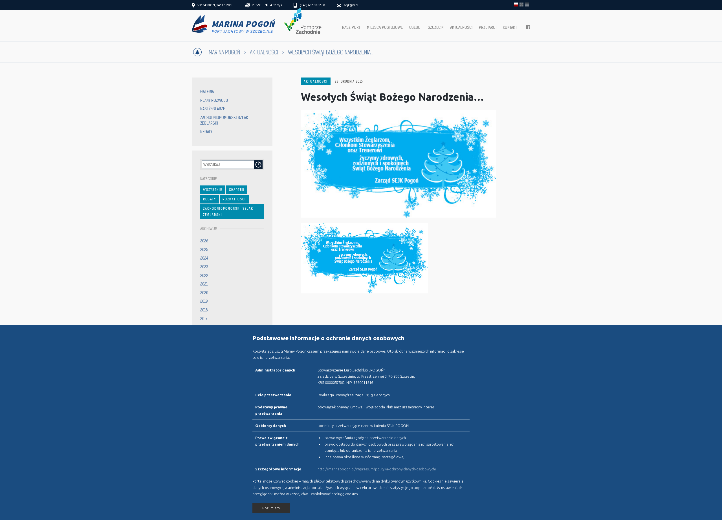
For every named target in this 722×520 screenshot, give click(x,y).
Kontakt (510, 27)
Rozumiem (271, 508)
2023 (204, 266)
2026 (204, 241)
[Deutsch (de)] (527, 4)
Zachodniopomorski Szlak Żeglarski (228, 212)
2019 (204, 301)
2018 (204, 310)
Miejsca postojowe (385, 27)
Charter (237, 190)
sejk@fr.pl (351, 5)
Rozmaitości (234, 199)
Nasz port (351, 27)
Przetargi (487, 27)
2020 (204, 292)
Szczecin (436, 27)
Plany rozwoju (214, 100)
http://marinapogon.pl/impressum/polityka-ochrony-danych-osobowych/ (377, 469)
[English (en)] (521, 4)
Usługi (415, 27)
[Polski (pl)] (516, 4)
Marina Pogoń (224, 52)
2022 (204, 275)
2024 (204, 258)
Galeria (207, 91)
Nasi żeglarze (212, 108)
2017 (203, 318)
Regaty (206, 131)
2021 (204, 284)
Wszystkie (213, 190)
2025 (204, 249)
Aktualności (461, 27)
